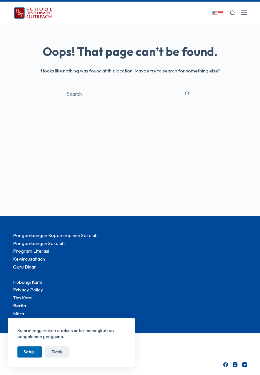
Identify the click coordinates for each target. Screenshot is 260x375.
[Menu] (244, 13)
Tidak (56, 351)
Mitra (18, 313)
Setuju (30, 351)
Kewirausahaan (29, 259)
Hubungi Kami (27, 282)
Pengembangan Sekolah (39, 243)
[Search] (232, 12)
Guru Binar (24, 267)
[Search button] (187, 93)
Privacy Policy (28, 290)
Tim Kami (22, 298)
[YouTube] (244, 364)
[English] (215, 13)
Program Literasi (31, 251)
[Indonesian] (221, 13)
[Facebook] (225, 364)
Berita (19, 306)
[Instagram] (235, 364)
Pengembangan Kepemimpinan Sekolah (55, 235)
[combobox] (124, 93)
